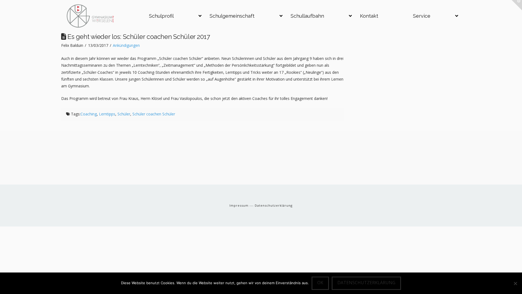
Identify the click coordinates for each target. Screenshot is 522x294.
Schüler (123, 114)
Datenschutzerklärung (274, 205)
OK (320, 283)
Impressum (239, 205)
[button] (517, 5)
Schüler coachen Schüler (153, 114)
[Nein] (515, 283)
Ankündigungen (126, 45)
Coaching (88, 114)
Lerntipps (107, 114)
